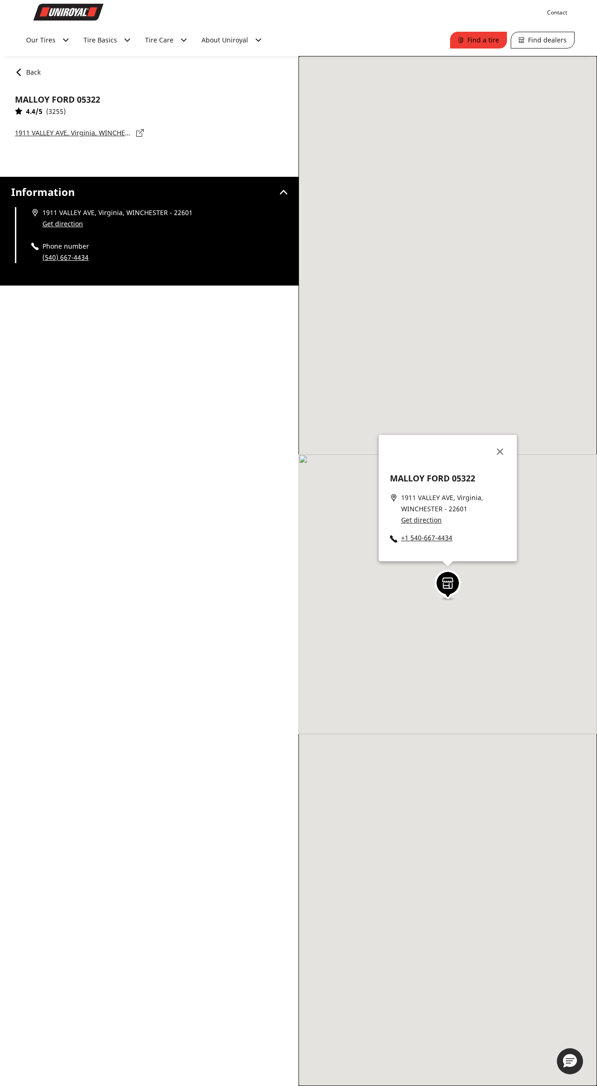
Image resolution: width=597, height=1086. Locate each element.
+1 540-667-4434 (426, 537)
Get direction (62, 223)
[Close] (500, 451)
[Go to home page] (68, 12)
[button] (447, 582)
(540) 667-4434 (65, 257)
